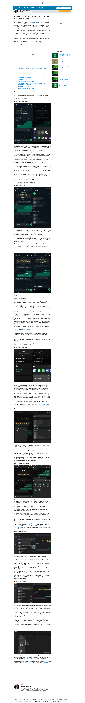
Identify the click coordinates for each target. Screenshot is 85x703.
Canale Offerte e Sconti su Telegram (24, 11)
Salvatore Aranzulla (18, 20)
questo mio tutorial (42, 181)
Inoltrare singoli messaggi (24, 71)
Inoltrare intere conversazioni (25, 69)
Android (40, 97)
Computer (38, 7)
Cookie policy (57, 699)
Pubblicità (42, 699)
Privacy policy (52, 699)
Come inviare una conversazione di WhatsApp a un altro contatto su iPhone (31, 75)
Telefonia (44, 7)
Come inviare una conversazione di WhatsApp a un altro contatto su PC (31, 83)
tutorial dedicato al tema (44, 516)
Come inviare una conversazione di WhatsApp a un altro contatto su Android (32, 68)
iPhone (15, 344)
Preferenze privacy (63, 699)
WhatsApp (34, 22)
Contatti (38, 699)
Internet (49, 7)
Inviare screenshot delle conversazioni (26, 73)
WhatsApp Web (38, 525)
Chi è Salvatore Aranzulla (23, 699)
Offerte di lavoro (46, 699)
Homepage (16, 699)
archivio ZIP (40, 567)
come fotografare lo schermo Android (25, 309)
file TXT (35, 182)
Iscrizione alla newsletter (32, 699)
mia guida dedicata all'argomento (36, 523)
